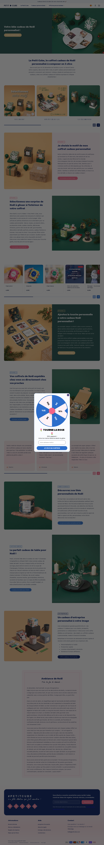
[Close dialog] (68, 395)
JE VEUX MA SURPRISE (52, 448)
